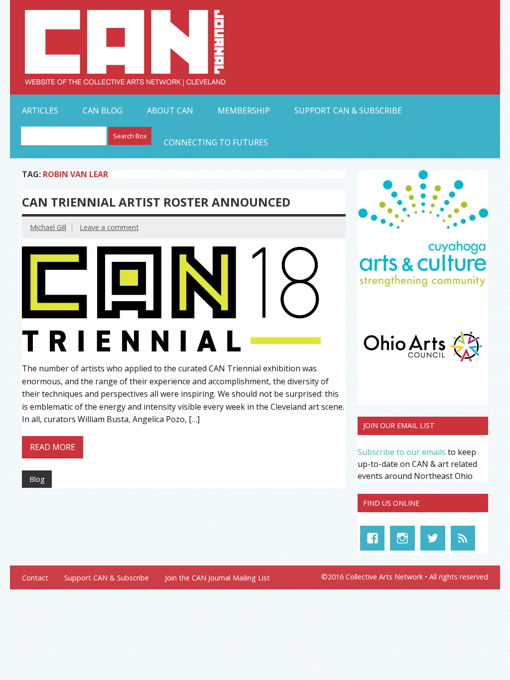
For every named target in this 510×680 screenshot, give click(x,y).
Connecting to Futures (216, 142)
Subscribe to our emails (402, 452)
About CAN (170, 110)
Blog (37, 479)
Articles (40, 110)
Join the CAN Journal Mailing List (217, 577)
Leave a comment (109, 227)
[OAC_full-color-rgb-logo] (423, 363)
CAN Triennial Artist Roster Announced (156, 202)
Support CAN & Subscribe (348, 110)
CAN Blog (103, 110)
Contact (35, 577)
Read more (52, 447)
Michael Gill (48, 227)
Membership (244, 110)
